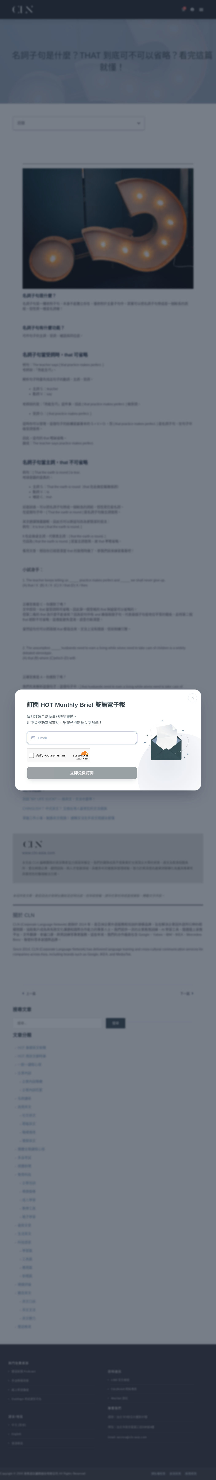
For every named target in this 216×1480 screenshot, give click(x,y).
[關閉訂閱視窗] (192, 697)
